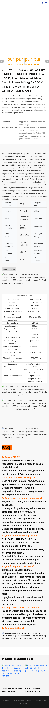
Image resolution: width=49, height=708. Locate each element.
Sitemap (30, 701)
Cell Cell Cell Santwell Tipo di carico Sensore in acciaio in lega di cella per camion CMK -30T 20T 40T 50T (12, 690)
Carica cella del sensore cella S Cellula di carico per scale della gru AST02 (36, 690)
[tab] (24, 146)
